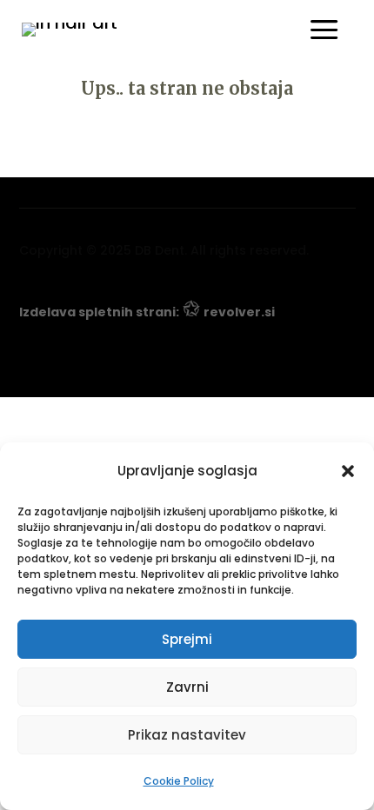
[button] (348, 471)
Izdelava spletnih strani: (99, 312)
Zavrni (187, 687)
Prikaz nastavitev (187, 735)
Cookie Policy (179, 780)
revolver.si (239, 312)
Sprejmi (187, 639)
